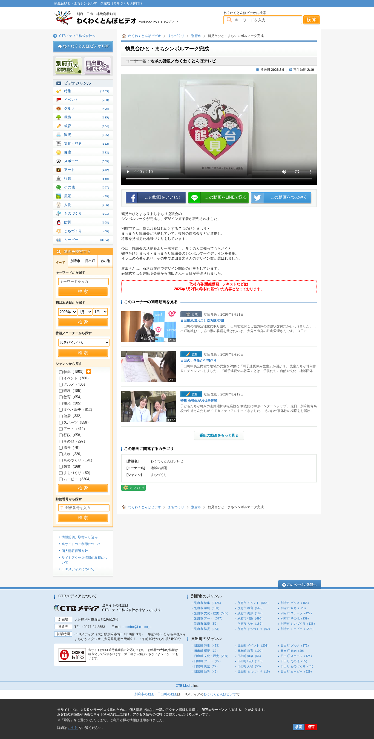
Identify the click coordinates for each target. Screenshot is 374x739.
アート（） (75, 429)
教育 (87, 126)
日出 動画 (97, 66)
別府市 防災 (207, 628)
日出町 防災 (206, 671)
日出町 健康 (250, 655)
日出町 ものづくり (298, 666)
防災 (87, 222)
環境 (87, 117)
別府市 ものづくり (299, 623)
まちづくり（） (78, 473)
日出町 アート (208, 661)
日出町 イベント (253, 645)
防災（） (74, 466)
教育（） (74, 397)
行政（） (74, 435)
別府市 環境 (207, 608)
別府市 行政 (250, 618)
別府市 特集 (208, 602)
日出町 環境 (206, 650)
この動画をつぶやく (288, 197)
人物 (87, 205)
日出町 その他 (295, 661)
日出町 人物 (250, 666)
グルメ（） (75, 384)
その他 (87, 187)
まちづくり (176, 36)
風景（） (73, 448)
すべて (60, 262)
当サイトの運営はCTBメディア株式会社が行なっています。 (133, 607)
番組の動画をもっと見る (219, 435)
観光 (87, 135)
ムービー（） (78, 479)
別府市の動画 (144, 694)
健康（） (74, 416)
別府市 (196, 36)
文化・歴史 (87, 143)
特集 (87, 91)
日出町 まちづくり (254, 671)
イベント (87, 100)
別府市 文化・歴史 (212, 613)
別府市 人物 (250, 623)
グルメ (87, 108)
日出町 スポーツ (297, 655)
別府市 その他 (295, 618)
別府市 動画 (68, 66)
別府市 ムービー (298, 628)
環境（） (74, 391)
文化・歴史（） (79, 410)
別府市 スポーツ (297, 613)
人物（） (74, 454)
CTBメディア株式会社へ (77, 36)
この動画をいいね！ (163, 197)
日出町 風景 (206, 666)
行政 (87, 178)
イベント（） (77, 378)
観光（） (74, 403)
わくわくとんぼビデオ (126, 18)
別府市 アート (209, 618)
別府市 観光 (294, 608)
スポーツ (87, 161)
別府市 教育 (250, 608)
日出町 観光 (293, 650)
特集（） (74, 372)
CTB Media (184, 686)
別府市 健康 (250, 613)
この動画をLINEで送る (226, 197)
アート (87, 170)
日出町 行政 (250, 661)
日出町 (90, 261)
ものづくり (87, 213)
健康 (87, 152)
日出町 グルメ (295, 645)
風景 (87, 196)
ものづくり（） (79, 460)
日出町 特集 (207, 645)
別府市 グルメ (295, 602)
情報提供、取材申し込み (80, 537)
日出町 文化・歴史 (212, 655)
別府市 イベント (253, 602)
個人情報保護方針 (75, 551)
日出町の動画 (167, 694)
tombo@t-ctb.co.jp (138, 627)
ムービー (87, 240)
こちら (73, 728)
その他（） (75, 441)
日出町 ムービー (297, 671)
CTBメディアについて (78, 569)
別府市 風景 (206, 623)
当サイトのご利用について (81, 544)
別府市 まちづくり (254, 628)
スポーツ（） (77, 422)
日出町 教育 (250, 650)
